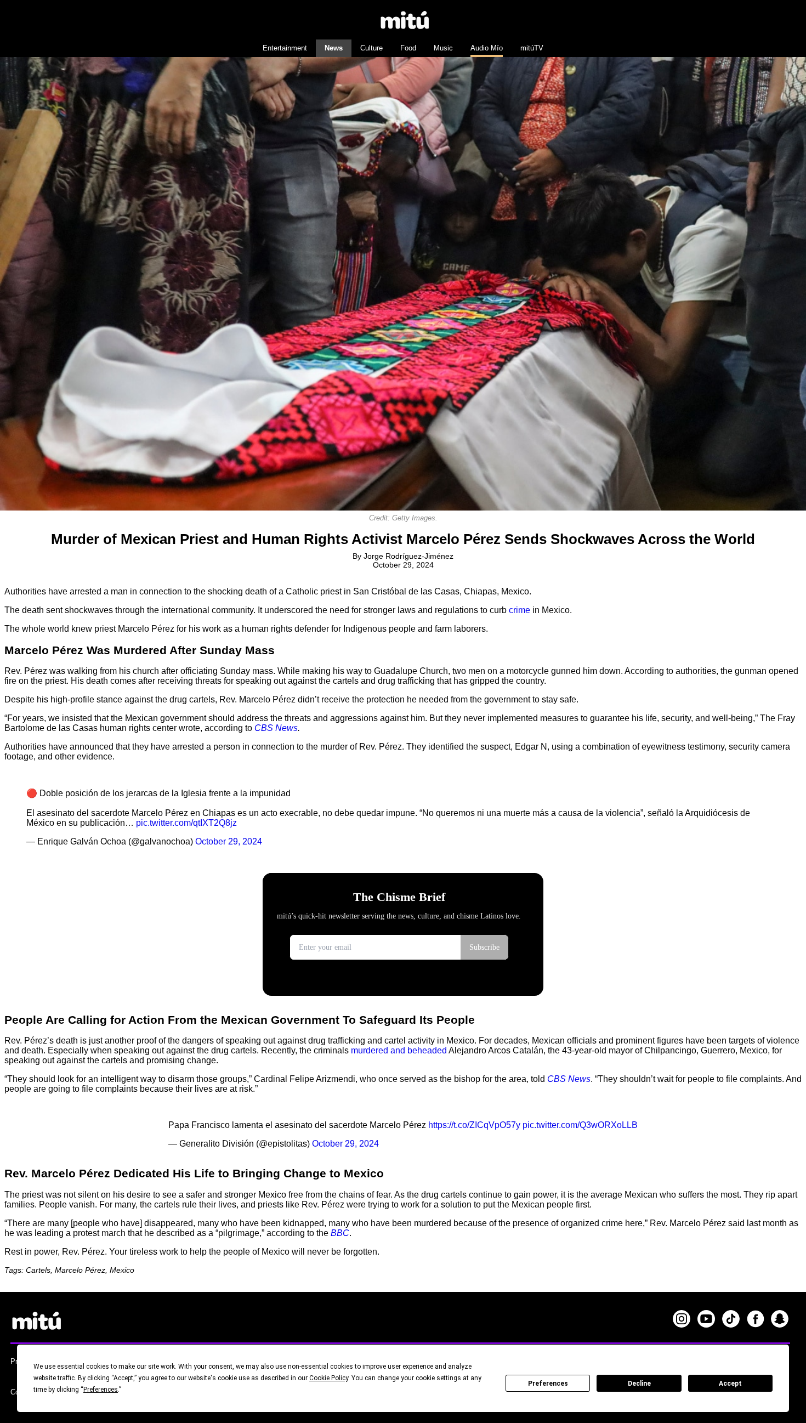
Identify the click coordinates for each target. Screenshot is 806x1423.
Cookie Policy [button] (328, 1378)
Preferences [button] (100, 1389)
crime (519, 610)
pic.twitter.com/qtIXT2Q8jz (186, 822)
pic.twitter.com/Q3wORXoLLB (580, 1125)
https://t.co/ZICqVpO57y (474, 1125)
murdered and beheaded (399, 1050)
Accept (730, 1383)
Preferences (548, 1383)
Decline (639, 1383)
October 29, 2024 (228, 841)
